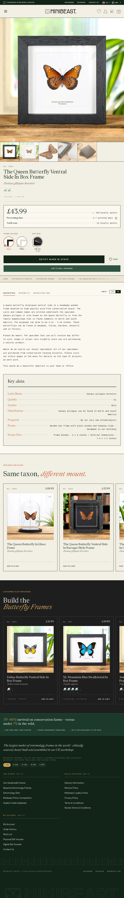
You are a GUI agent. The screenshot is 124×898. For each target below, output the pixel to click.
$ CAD (24, 765)
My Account (9, 824)
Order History (9, 829)
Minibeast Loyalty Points (76, 793)
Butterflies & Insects (22, 279)
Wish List (7, 834)
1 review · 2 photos (14, 197)
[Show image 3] (48, 151)
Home (5, 279)
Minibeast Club (114, 871)
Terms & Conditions (74, 803)
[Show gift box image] (87, 151)
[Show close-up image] (68, 151)
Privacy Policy (71, 798)
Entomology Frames (45, 279)
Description (9, 293)
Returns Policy (71, 788)
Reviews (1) (24, 293)
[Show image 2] (29, 151)
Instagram (69, 2)
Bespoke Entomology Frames (17, 788)
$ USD (42, 765)
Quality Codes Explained (14, 803)
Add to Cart (13, 566)
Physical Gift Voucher (13, 839)
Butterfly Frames (67, 279)
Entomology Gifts (11, 793)
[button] (112, 11)
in (118, 292)
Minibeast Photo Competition (17, 798)
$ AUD (15, 765)
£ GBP (7, 765)
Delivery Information (74, 783)
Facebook (81, 2)
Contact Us (94, 2)
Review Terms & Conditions (78, 807)
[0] (99, 11)
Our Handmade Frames (14, 783)
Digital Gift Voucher (12, 844)
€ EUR (33, 765)
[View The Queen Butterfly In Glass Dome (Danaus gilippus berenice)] (30, 527)
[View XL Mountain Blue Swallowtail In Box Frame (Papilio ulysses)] (87, 660)
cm (112, 292)
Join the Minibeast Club (17, 2)
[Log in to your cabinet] (105, 11)
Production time (41, 293)
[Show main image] (9, 151)
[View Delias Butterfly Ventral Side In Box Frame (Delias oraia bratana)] (30, 660)
